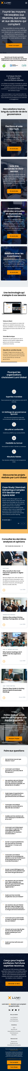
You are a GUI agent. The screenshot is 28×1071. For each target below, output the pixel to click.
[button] (6, 3)
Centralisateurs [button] (14, 1033)
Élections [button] (14, 1034)
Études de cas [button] (14, 1043)
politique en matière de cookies (16, 1049)
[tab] (14, 760)
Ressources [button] (14, 1041)
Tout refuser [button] (14, 1067)
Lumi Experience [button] (14, 1021)
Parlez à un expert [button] (14, 45)
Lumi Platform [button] (14, 1017)
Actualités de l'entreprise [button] (14, 1045)
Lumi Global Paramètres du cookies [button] (14, 1058)
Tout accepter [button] (14, 1062)
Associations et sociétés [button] (14, 1031)
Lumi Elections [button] (14, 1019)
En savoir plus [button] (14, 149)
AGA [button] (14, 1028)
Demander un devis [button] (14, 983)
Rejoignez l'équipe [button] (14, 738)
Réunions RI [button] (14, 1029)
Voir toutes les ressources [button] (13, 546)
